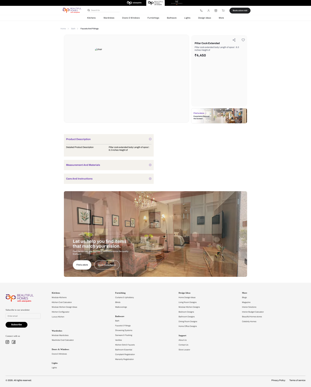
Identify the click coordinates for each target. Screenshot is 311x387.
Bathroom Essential (123, 350)
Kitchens (91, 18)
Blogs (244, 297)
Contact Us (183, 345)
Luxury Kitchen (58, 317)
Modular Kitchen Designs (189, 307)
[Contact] (201, 10)
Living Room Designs (188, 302)
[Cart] (223, 10)
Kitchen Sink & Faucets (125, 345)
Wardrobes (109, 18)
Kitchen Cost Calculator (62, 302)
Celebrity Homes (249, 321)
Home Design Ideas (187, 297)
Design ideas (204, 18)
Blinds (117, 302)
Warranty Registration (124, 359)
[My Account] (208, 10)
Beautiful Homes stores (252, 317)
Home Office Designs (188, 326)
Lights (187, 18)
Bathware (172, 18)
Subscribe (16, 324)
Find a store (199, 113)
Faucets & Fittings (123, 326)
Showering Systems (123, 330)
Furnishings (153, 18)
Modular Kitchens (59, 297)
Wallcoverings (121, 307)
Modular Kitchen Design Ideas (64, 307)
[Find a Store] (216, 10)
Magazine (246, 302)
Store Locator (184, 350)
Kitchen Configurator (60, 312)
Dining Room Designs (188, 321)
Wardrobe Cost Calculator (63, 340)
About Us (183, 340)
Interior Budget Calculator (253, 312)
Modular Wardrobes (60, 335)
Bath (117, 321)
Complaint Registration (125, 354)
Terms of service (297, 380)
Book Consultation (107, 265)
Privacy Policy (278, 380)
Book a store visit (240, 10)
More (221, 18)
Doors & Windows (131, 18)
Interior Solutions (249, 307)
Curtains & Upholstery (124, 297)
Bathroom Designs (187, 317)
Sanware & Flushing (123, 335)
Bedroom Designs (186, 312)
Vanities (118, 340)
